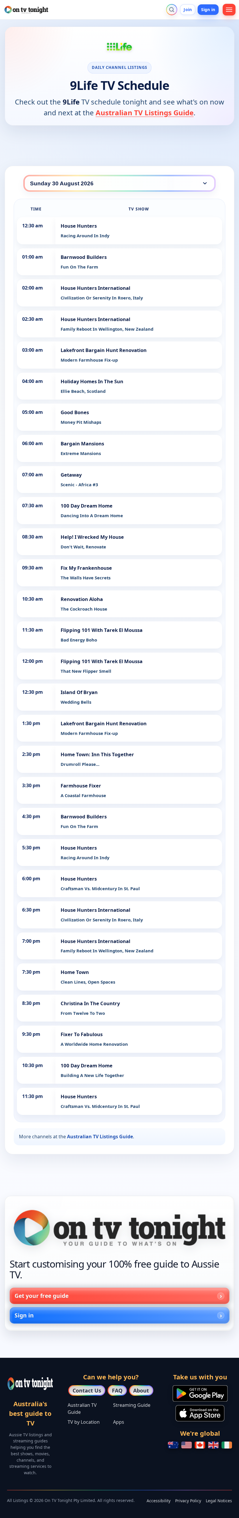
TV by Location (84, 1422)
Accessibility (159, 1500)
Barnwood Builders (84, 257)
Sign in (208, 9)
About (141, 1390)
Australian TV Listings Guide (145, 112)
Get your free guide (41, 1296)
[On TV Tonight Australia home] (119, 1228)
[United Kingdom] (213, 1445)
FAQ (117, 1390)
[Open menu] (229, 9)
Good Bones (75, 412)
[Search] (171, 9)
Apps (118, 1422)
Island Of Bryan (79, 692)
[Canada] (200, 1445)
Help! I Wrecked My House (92, 537)
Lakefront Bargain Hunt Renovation (104, 350)
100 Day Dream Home (87, 505)
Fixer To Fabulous (82, 1034)
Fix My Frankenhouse (86, 567)
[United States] (186, 1445)
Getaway (71, 474)
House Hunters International (95, 288)
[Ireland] (227, 1445)
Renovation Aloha (82, 599)
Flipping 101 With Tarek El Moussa (102, 630)
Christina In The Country (90, 1003)
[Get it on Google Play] (200, 1393)
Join (188, 9)
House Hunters (79, 225)
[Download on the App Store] (199, 1413)
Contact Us (87, 1390)
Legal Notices (219, 1500)
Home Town (75, 972)
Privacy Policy (188, 1500)
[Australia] (173, 1445)
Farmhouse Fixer (81, 785)
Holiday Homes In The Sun (92, 381)
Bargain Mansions (82, 443)
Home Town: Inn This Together (97, 754)
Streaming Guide (131, 1405)
